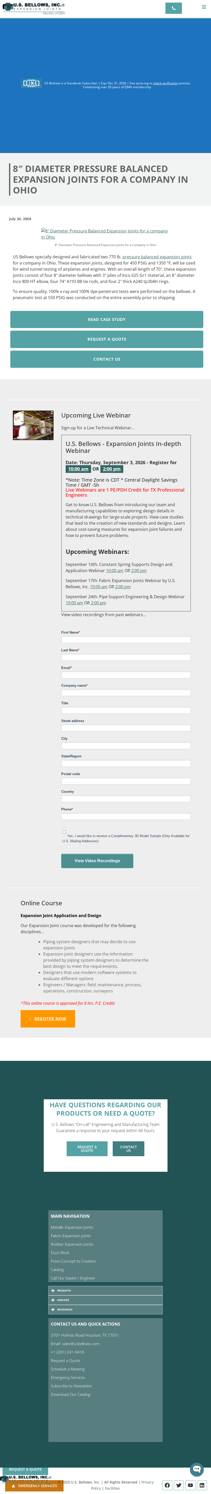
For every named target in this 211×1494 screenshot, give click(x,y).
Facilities (112, 1488)
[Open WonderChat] (197, 1470)
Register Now (50, 1018)
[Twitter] (179, 1485)
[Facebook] (167, 1485)
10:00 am (78, 469)
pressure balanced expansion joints (157, 257)
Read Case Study (107, 319)
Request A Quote (106, 339)
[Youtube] (190, 1485)
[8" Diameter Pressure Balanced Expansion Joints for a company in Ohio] (105, 233)
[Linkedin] (202, 1485)
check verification (165, 83)
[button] (203, 7)
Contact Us (106, 359)
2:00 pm (112, 469)
